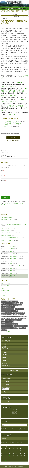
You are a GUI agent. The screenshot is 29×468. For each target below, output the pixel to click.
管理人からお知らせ (6, 283)
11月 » (5, 460)
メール (3, 175)
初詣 (11, 327)
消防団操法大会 (22, 327)
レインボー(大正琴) (22, 318)
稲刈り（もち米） (8, 126)
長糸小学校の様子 (4, 18)
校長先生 (11, 305)
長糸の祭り (4, 288)
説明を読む (4, 438)
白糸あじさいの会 (18, 305)
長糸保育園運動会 (5, 228)
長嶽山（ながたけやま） (6, 303)
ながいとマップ (5, 384)
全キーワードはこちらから (6, 331)
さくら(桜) (10, 314)
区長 (8, 305)
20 (9, 455)
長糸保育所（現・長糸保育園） (7, 309)
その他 (3, 295)
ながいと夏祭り (4, 316)
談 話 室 (12, 246)
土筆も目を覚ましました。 (7, 240)
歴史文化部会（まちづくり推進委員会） (9, 324)
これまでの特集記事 (6, 378)
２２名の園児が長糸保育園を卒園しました (11, 237)
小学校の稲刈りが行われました (11, 121)
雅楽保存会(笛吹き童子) (17, 320)
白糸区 (21, 303)
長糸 (8, 301)
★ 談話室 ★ (3, 276)
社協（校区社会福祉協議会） (7, 322)
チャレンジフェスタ (5, 327)
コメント (3, 180)
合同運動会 (3, 307)
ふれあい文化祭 (14, 310)
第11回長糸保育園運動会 (7, 217)
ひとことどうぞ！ (6, 401)
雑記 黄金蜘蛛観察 (14, 256)
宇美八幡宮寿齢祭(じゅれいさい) (9, 232)
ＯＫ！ (14, 14)
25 (1, 457)
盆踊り (25, 326)
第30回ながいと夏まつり (7, 219)
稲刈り (3, 133)
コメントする (20, 25)
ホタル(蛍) (8, 318)
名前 (2, 170)
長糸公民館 (3, 305)
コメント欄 (12, 275)
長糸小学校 (8, 133)
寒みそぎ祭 (5, 348)
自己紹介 (4, 391)
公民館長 (15, 314)
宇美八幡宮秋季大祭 (5, 151)
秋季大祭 (25, 316)
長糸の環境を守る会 (20, 312)
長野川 (11, 251)
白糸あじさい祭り (5, 222)
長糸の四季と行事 (6, 341)
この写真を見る (20, 82)
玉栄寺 (12, 318)
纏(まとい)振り (4, 329)
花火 (16, 318)
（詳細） (7, 11)
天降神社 (4, 360)
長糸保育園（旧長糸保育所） (7, 326)
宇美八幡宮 (12, 301)
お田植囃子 (15, 327)
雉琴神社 (3, 318)
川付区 (17, 303)
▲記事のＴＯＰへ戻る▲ (14, 370)
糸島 (16, 301)
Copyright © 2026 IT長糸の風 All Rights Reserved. (14, 466)
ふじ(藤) (13, 307)
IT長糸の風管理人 (13, 25)
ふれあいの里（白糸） (5, 310)
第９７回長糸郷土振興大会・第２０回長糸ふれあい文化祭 (14, 224)
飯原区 (10, 316)
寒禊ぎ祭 (17, 316)
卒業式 (2, 320)
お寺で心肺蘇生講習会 (6, 235)
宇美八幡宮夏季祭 (5, 230)
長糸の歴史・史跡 (5, 292)
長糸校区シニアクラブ (15, 133)
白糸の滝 (9, 307)
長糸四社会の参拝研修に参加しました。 (9, 156)
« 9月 (2, 460)
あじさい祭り (8, 320)
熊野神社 (13, 312)
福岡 (13, 316)
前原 (21, 316)
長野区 (13, 303)
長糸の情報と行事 (5, 285)
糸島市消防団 (4, 314)
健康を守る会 (21, 314)
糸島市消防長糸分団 (19, 309)
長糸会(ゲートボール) (18, 326)
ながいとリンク (5, 381)
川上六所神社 (5, 363)
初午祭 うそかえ (6, 365)
